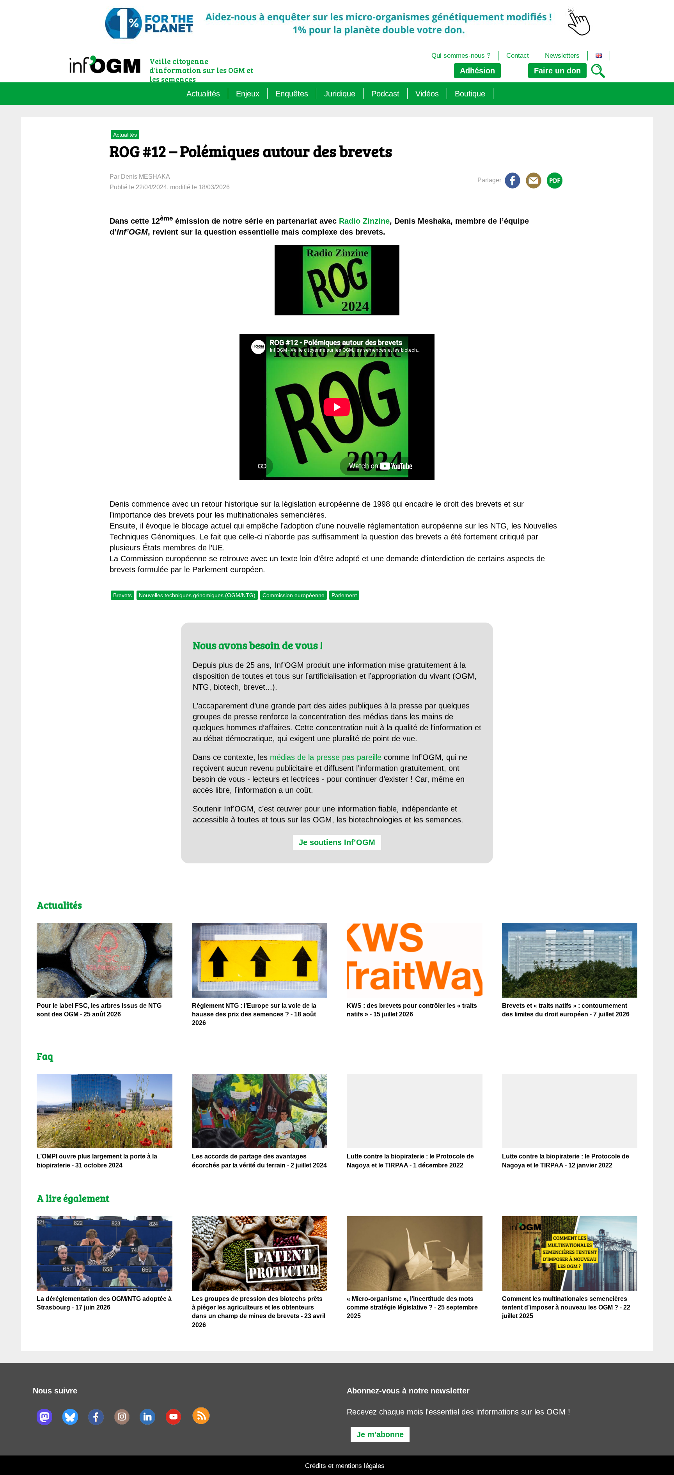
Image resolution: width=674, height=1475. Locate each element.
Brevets (122, 595)
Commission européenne (294, 595)
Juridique (339, 93)
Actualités (203, 93)
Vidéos (427, 93)
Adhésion (477, 70)
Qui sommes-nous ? (460, 55)
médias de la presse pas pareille (325, 757)
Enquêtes (291, 93)
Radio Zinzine (364, 221)
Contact (517, 55)
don (557, 70)
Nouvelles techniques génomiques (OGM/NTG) (197, 595)
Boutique (470, 93)
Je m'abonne (380, 1434)
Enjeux (247, 93)
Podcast (385, 93)
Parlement (344, 595)
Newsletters (562, 55)
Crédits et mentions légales (345, 1466)
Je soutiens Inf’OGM (337, 842)
